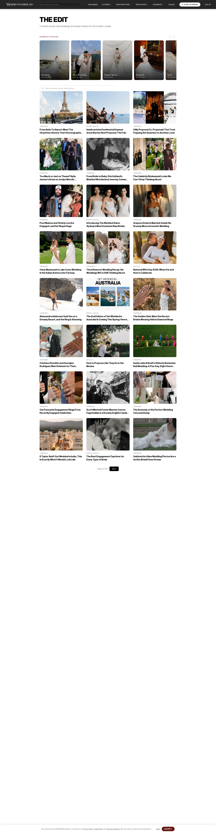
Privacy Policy (88, 829)
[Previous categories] (170, 37)
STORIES (106, 4)
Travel (171, 5)
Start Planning (191, 4)
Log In (208, 4)
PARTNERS (93, 5)
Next (114, 469)
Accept (168, 829)
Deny (158, 829)
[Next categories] (174, 37)
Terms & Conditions (113, 829)
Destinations (123, 4)
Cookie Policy (98, 829)
